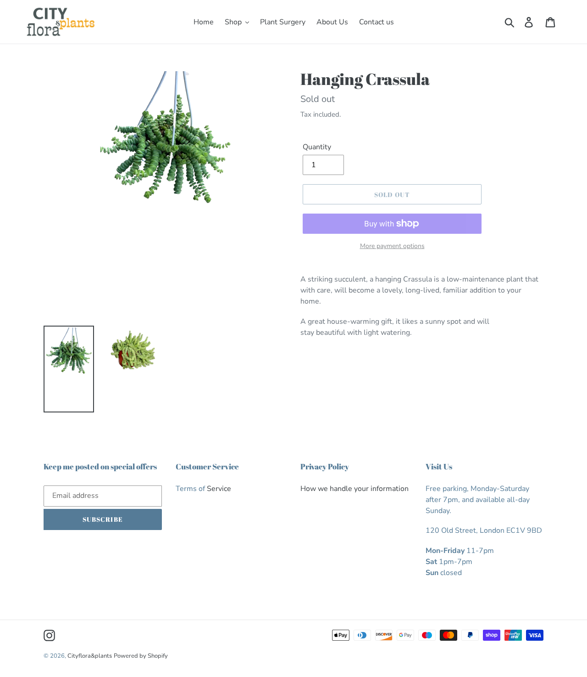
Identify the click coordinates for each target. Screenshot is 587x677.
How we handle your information (354, 489)
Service (219, 489)
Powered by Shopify (141, 656)
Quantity (317, 147)
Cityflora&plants (89, 656)
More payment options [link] (392, 246)
